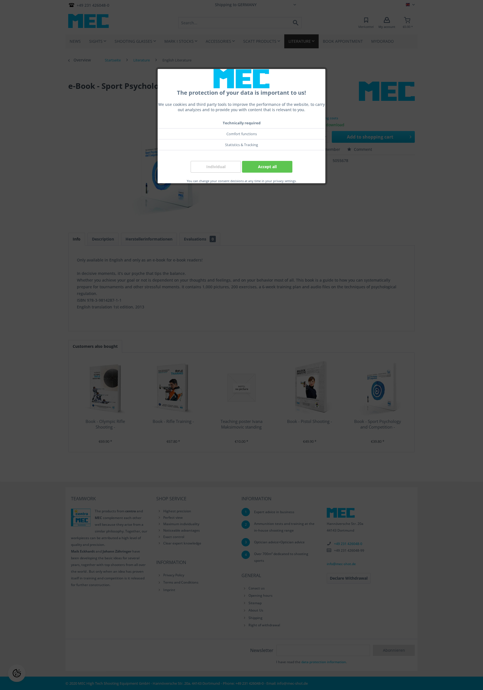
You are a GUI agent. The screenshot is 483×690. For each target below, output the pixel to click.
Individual (216, 166)
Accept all (267, 166)
